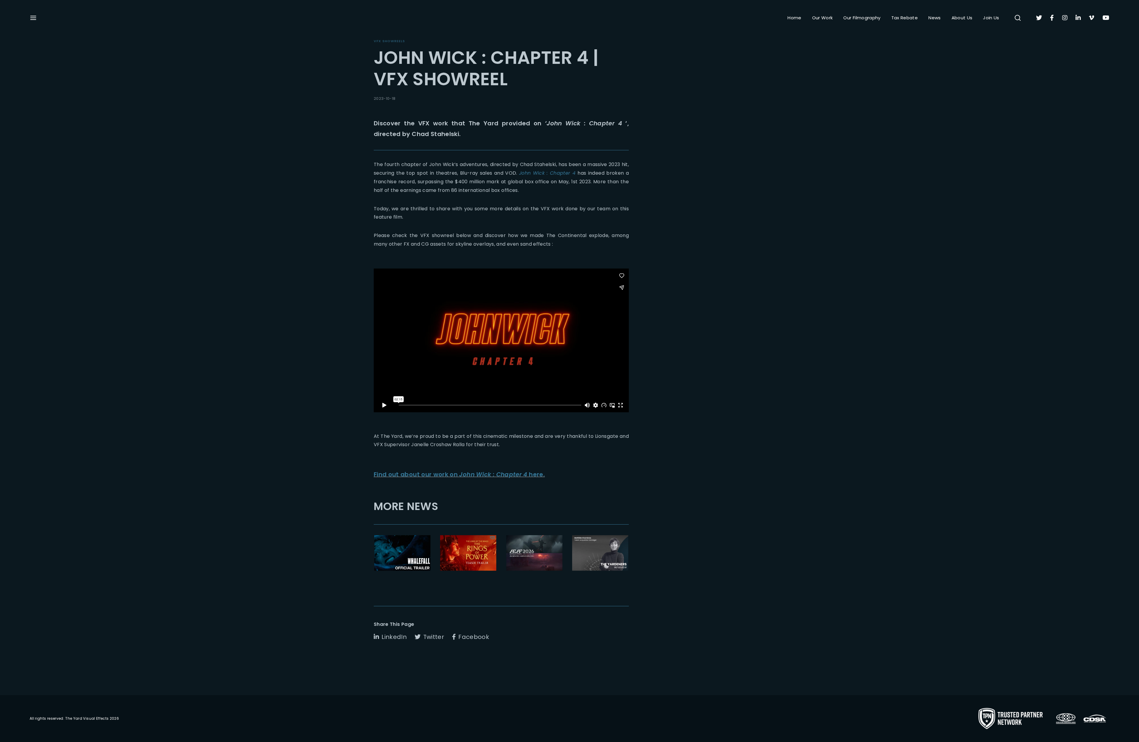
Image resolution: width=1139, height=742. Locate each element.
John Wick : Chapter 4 (547, 173)
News (934, 18)
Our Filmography (861, 18)
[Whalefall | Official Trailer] (402, 553)
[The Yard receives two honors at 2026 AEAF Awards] (534, 553)
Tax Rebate (904, 18)
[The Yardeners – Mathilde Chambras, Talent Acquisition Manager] (600, 553)
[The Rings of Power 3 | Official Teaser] (468, 553)
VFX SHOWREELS (389, 41)
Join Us (991, 18)
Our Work (822, 18)
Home (794, 18)
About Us (962, 18)
